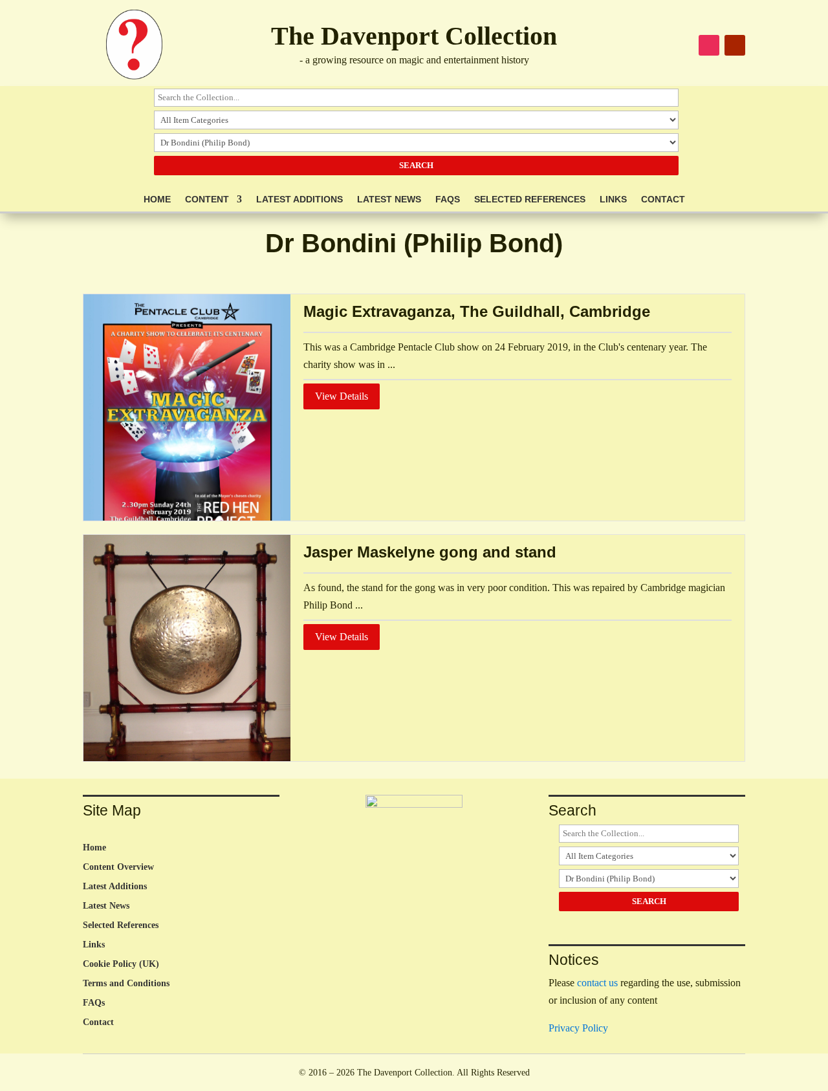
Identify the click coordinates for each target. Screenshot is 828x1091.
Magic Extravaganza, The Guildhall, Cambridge (476, 311)
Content (207, 199)
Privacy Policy (578, 1027)
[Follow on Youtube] (734, 45)
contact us (597, 982)
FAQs (447, 199)
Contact (663, 199)
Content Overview (118, 867)
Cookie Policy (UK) (121, 964)
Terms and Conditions (126, 983)
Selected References (529, 199)
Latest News (389, 199)
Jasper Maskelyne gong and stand (429, 552)
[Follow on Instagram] (709, 45)
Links (613, 199)
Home (157, 199)
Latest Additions (299, 199)
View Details (341, 396)
